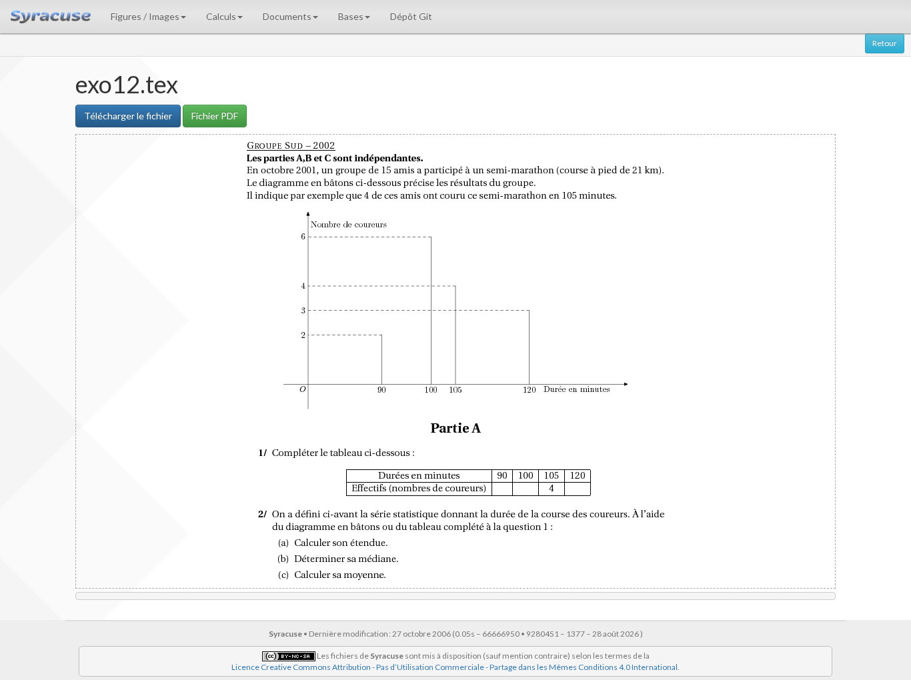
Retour (884, 43)
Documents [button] (287, 16)
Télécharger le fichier (128, 115)
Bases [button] (350, 16)
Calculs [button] (221, 16)
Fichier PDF (214, 115)
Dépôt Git (411, 16)
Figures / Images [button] (145, 16)
